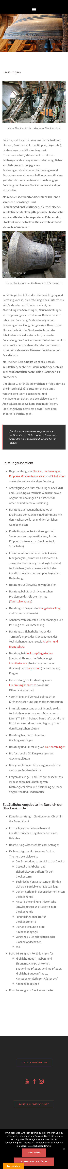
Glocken (37, 471)
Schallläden (58, 476)
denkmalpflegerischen (39, 653)
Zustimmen (34, 1152)
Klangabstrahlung (50, 608)
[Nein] (64, 1148)
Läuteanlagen (52, 471)
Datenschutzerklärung (34, 1161)
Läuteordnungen (55, 747)
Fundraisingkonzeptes (22, 685)
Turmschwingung (20, 601)
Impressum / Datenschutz (34, 1104)
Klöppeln (14, 476)
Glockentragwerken (33, 476)
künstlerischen (18, 663)
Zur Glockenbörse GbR (34, 1062)
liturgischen (33, 668)
